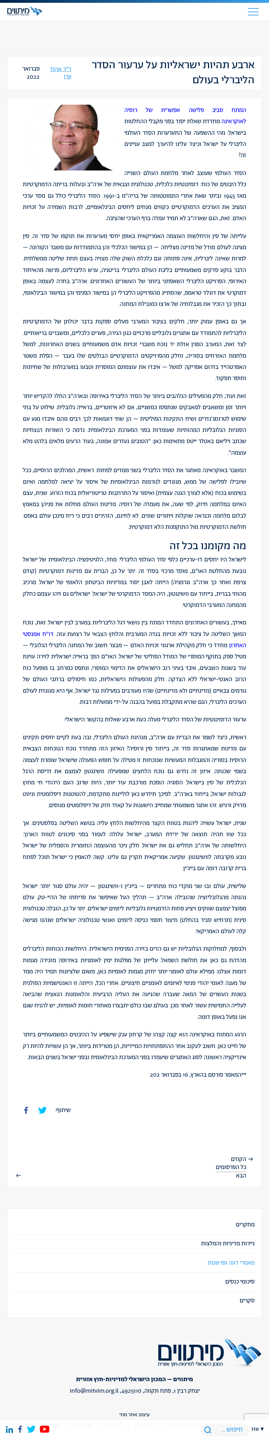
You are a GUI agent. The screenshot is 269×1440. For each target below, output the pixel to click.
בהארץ (199, 1075)
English (258, 1077)
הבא (241, 1176)
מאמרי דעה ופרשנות (231, 1263)
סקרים (247, 1300)
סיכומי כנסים (240, 1282)
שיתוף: (63, 1110)
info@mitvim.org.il (94, 1391)
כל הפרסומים (231, 1167)
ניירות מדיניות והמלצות (228, 1243)
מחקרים (245, 1225)
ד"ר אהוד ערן (60, 73)
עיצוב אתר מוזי (134, 1414)
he (255, 1429)
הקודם (238, 1159)
